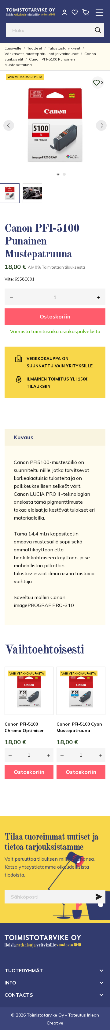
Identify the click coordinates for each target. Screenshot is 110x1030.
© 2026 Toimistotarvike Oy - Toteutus (49, 1015)
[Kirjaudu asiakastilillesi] (65, 12)
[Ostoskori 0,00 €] (85, 12)
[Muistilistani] (74, 12)
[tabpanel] (55, 125)
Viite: (9, 279)
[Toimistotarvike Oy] (30, 12)
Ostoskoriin (55, 316)
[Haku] (98, 30)
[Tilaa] (99, 896)
